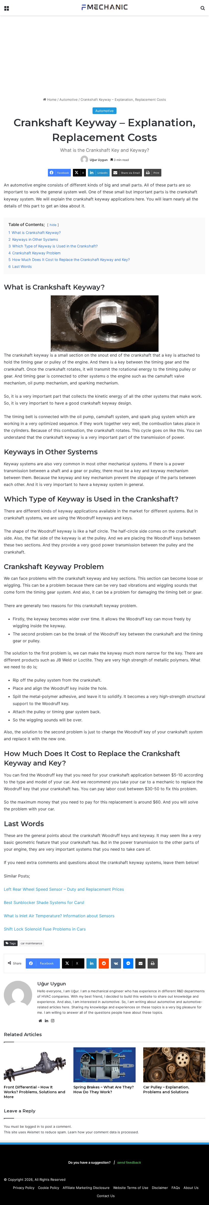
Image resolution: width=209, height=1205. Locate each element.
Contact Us (106, 1196)
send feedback (129, 1162)
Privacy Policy (23, 1188)
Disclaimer (160, 1188)
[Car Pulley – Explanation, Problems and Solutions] (174, 1064)
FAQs (176, 1188)
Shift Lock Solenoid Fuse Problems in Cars (45, 929)
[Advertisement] (104, 56)
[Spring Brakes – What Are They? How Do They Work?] (104, 1064)
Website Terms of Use (130, 1188)
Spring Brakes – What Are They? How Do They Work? (103, 1089)
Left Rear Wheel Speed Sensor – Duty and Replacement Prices (64, 889)
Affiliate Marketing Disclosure (86, 1188)
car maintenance (31, 943)
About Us (191, 1188)
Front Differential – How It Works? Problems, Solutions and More (34, 1092)
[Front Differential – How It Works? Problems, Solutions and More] (35, 1064)
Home (51, 99)
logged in (32, 1126)
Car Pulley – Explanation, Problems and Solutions (166, 1089)
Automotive (68, 99)
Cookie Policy (48, 1188)
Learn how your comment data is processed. (103, 1132)
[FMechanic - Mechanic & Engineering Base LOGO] (104, 8)
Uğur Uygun (99, 160)
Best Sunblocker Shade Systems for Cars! (44, 902)
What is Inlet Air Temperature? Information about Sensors (59, 915)
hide (53, 225)
